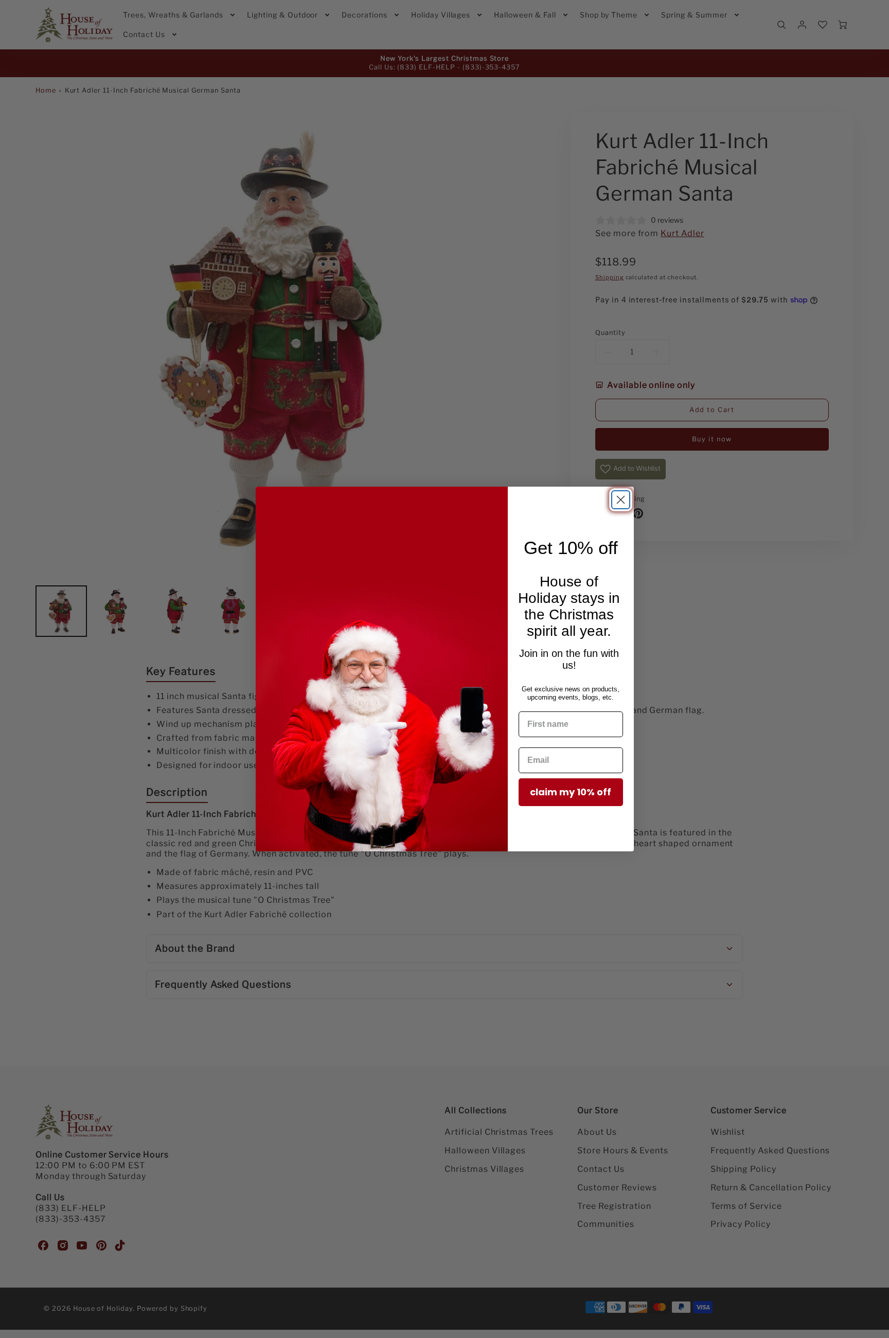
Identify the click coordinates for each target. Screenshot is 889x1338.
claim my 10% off (570, 792)
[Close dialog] (621, 500)
